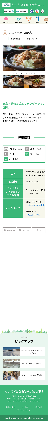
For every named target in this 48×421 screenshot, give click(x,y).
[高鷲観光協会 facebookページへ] (32, 11)
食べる (37, 22)
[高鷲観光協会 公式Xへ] (42, 11)
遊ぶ (29, 22)
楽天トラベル (34, 214)
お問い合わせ (24, 11)
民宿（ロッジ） (32, 39)
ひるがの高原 (18, 22)
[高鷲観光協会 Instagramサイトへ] (37, 11)
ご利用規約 (38, 407)
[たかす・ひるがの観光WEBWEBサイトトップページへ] (24, 3)
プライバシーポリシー (24, 410)
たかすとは (6, 22)
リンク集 (25, 407)
